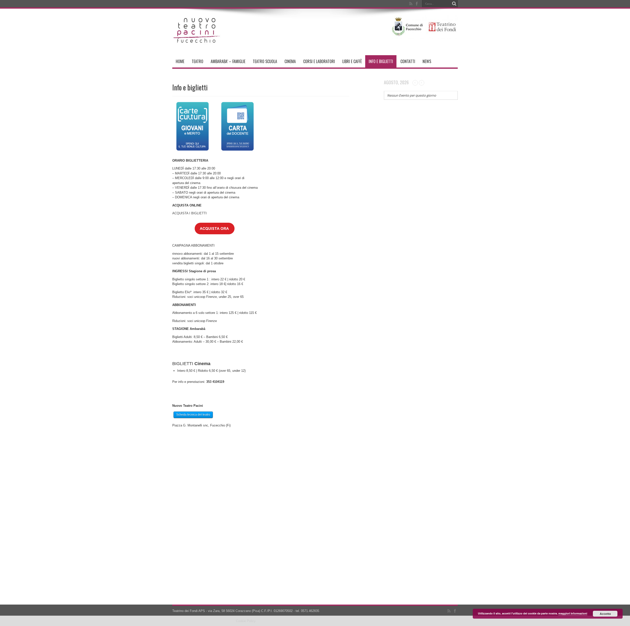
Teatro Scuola (265, 61)
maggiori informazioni (572, 613)
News (427, 61)
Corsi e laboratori (319, 61)
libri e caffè (352, 61)
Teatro (197, 61)
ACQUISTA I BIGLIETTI (189, 213)
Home (180, 61)
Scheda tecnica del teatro (193, 414)
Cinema (290, 61)
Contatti (407, 61)
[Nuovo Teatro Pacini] (196, 43)
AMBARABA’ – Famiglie (228, 61)
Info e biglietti (381, 61)
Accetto (605, 613)
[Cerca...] (454, 3)
